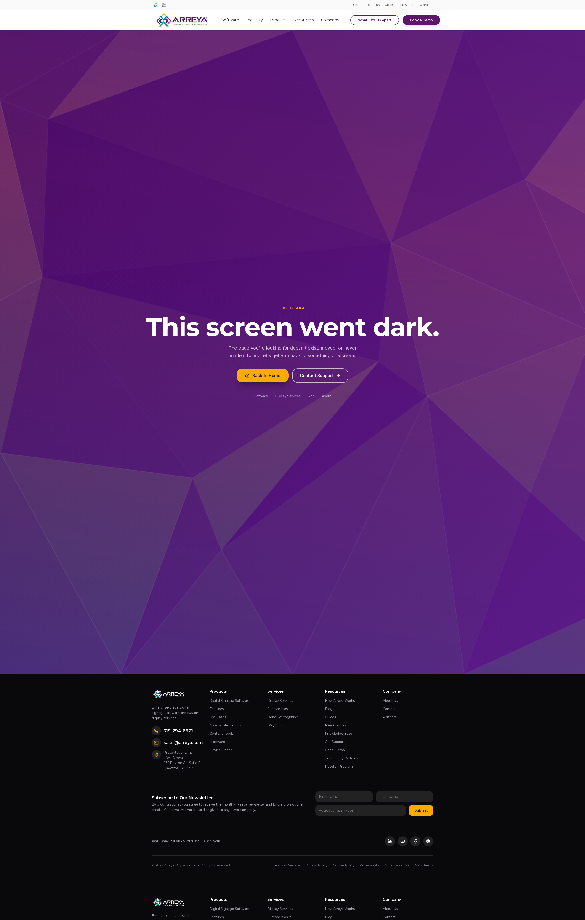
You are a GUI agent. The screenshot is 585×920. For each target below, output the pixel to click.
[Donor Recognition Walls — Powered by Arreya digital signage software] (164, 5)
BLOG (355, 5)
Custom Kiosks (279, 709)
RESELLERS (372, 5)
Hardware (217, 742)
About (326, 396)
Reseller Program (339, 766)
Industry (254, 20)
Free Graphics (336, 725)
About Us (390, 701)
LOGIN (396, 5)
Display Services (287, 396)
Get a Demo (335, 750)
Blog (311, 396)
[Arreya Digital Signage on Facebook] (415, 841)
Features (217, 709)
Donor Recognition (282, 717)
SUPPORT (421, 5)
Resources (304, 20)
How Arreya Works (340, 701)
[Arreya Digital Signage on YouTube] (403, 841)
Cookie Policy (343, 865)
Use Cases (218, 717)
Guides (330, 717)
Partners (389, 717)
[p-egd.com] (156, 5)
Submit (421, 810)
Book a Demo (421, 20)
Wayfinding (276, 725)
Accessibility (369, 865)
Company (330, 20)
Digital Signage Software (229, 701)
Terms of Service (286, 865)
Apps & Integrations (225, 725)
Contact (389, 709)
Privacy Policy (316, 865)
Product (278, 20)
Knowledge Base (338, 734)
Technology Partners (341, 758)
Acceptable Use (397, 865)
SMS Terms (424, 865)
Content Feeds (222, 734)
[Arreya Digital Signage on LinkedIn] (390, 841)
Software (230, 20)
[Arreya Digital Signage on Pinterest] (428, 841)
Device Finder (221, 750)
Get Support (335, 742)
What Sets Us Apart (374, 20)
